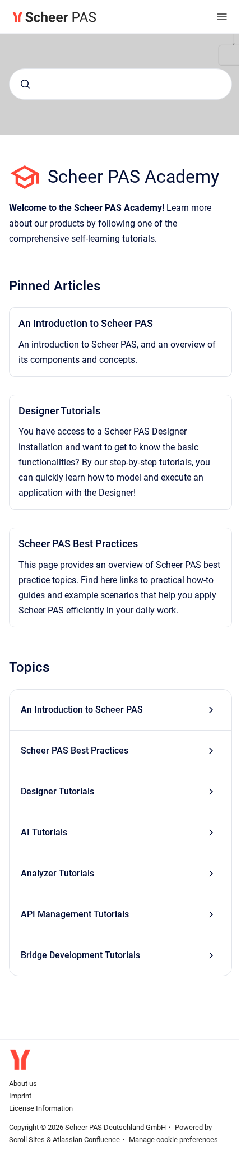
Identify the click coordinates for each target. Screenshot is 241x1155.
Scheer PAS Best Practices (78, 543)
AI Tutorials (44, 832)
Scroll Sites (27, 1139)
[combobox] (120, 84)
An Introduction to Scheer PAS (85, 323)
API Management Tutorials (75, 914)
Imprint (20, 1096)
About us (23, 1083)
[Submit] (25, 84)
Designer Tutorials (59, 411)
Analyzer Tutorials (57, 873)
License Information (41, 1108)
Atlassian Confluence (86, 1139)
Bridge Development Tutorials (80, 955)
